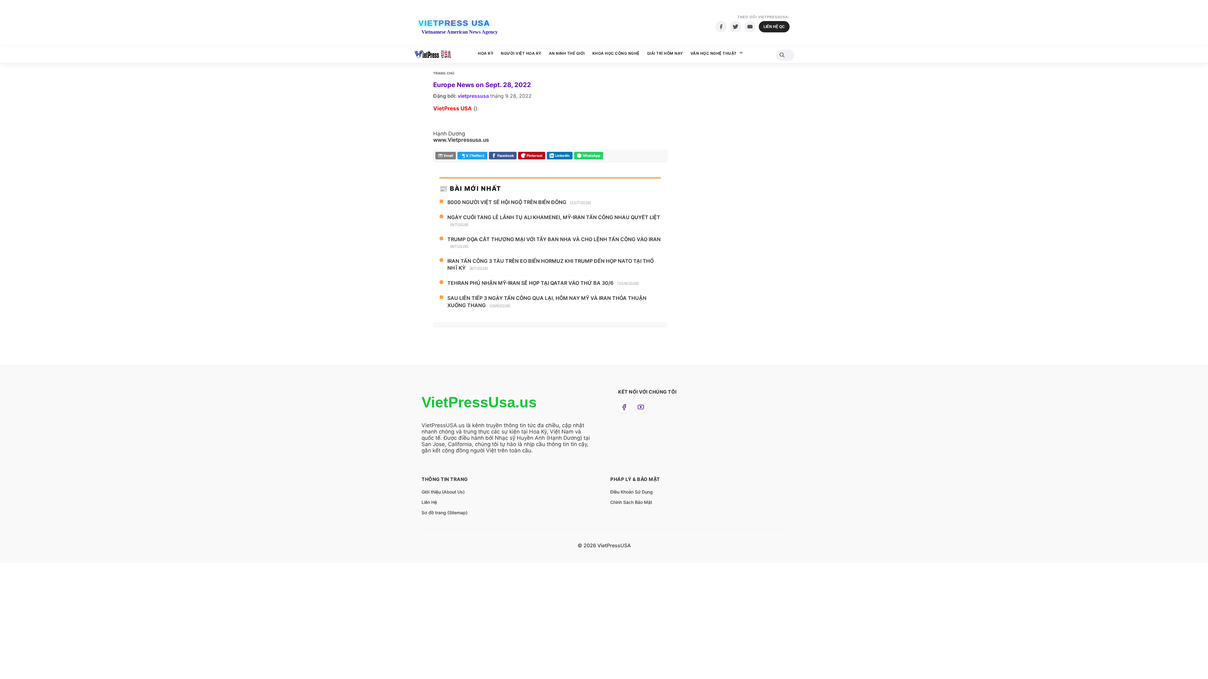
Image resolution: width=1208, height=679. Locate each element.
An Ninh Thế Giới (567, 53)
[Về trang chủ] (433, 55)
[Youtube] (750, 26)
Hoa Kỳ (485, 53)
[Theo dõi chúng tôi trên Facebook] (624, 407)
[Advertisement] (722, 188)
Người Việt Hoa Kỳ (521, 53)
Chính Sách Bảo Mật (631, 502)
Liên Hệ (429, 502)
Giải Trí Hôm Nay (665, 53)
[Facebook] (721, 26)
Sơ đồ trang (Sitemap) (444, 512)
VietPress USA (454, 23)
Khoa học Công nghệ (616, 53)
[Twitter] (735, 26)
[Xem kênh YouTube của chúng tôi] (641, 407)
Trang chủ (443, 73)
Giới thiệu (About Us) (443, 491)
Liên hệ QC (774, 27)
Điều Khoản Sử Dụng (631, 491)
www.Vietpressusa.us (461, 140)
